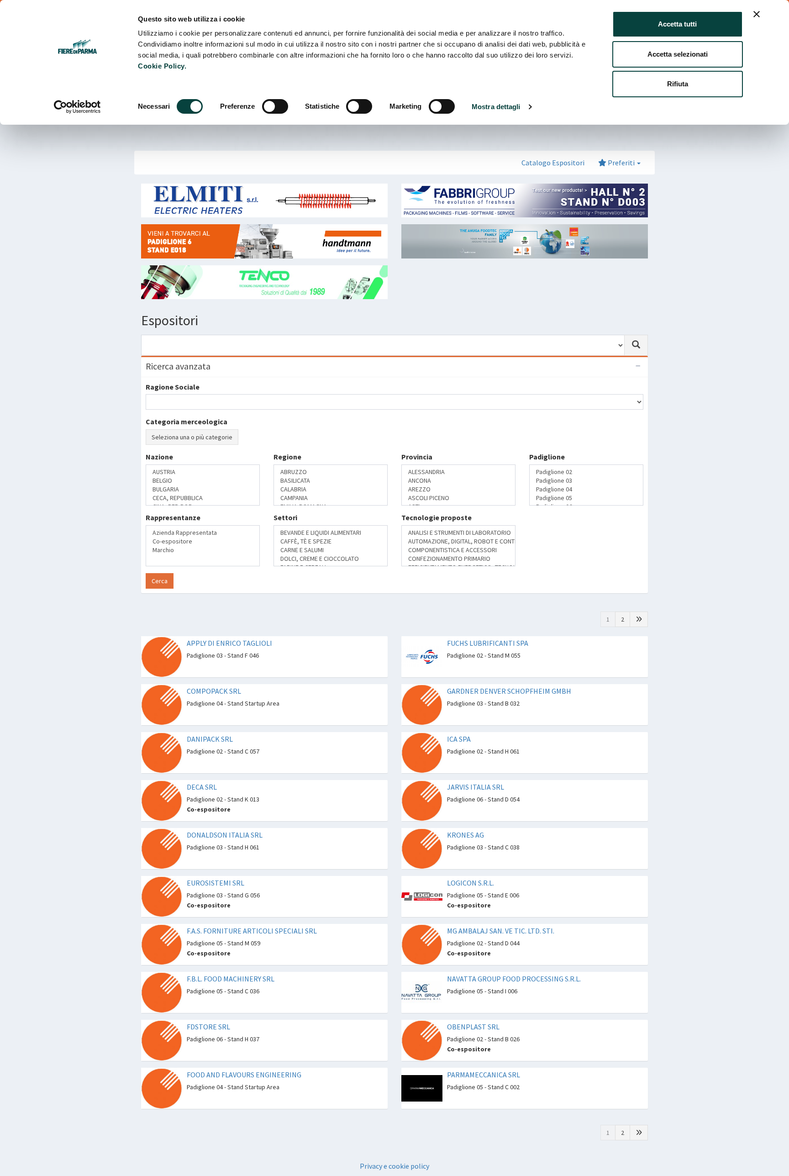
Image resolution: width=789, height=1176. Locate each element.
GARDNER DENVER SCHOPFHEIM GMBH (509, 673)
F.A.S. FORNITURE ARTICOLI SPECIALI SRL (252, 913)
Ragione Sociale (173, 386)
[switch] (275, 106)
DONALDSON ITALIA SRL (225, 817)
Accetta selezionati (677, 54)
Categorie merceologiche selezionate (209, 454)
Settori (285, 525)
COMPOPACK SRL (214, 673)
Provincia (416, 489)
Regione (287, 489)
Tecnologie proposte (436, 525)
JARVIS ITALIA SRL (475, 769)
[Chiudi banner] (756, 14)
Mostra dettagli (496, 107)
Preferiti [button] (621, 162)
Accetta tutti (677, 24)
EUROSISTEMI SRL (215, 865)
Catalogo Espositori (552, 162)
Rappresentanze (173, 525)
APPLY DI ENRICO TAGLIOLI (229, 625)
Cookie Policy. (162, 66)
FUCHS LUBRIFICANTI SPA (487, 625)
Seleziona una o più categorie (192, 437)
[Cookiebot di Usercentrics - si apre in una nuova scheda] (77, 107)
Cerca (160, 563)
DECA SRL (202, 769)
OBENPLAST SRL (473, 1009)
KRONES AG (465, 817)
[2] (639, 602)
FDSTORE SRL (208, 1009)
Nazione (159, 489)
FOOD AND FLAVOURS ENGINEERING (244, 1057)
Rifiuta (677, 84)
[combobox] (383, 345)
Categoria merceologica (186, 421)
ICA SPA (459, 721)
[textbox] (151, 505)
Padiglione (547, 489)
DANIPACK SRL (210, 721)
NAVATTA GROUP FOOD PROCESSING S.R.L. (514, 961)
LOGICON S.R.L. (470, 865)
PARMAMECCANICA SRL (483, 1057)
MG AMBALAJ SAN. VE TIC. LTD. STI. (500, 913)
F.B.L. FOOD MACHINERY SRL (230, 961)
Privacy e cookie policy (394, 1148)
